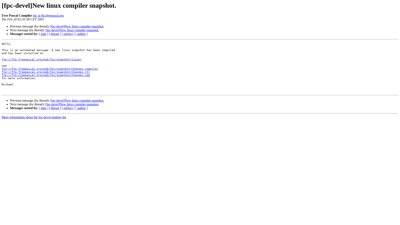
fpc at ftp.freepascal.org (48, 15)
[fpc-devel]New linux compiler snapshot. (77, 26)
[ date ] (43, 34)
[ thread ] (55, 34)
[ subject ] (68, 34)
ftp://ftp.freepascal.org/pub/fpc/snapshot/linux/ (42, 59)
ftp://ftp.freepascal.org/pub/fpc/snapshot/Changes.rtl (46, 72)
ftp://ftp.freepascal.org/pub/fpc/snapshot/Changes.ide (46, 75)
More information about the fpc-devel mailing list (34, 117)
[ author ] (81, 34)
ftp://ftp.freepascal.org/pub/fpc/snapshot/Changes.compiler (50, 68)
